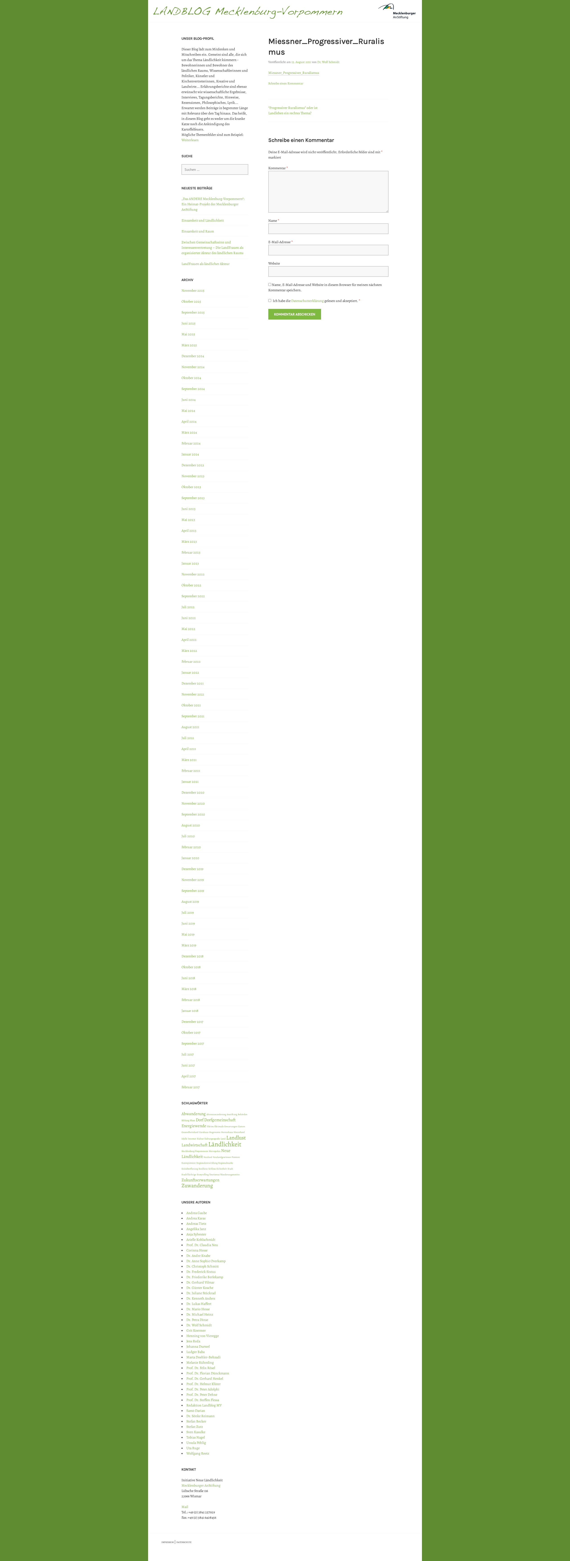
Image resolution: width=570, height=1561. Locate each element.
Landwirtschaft (194, 1145)
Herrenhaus (227, 1132)
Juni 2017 (188, 1065)
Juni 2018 (188, 978)
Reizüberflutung (189, 1168)
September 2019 (192, 890)
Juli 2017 (187, 1054)
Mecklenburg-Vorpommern (194, 1151)
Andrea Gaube (196, 1212)
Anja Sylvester (196, 1234)
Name (273, 220)
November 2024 (192, 367)
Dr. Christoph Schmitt (202, 1266)
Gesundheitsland (189, 1132)
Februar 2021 (190, 770)
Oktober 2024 (191, 377)
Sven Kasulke (195, 1432)
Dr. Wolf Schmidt (328, 62)
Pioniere (236, 1157)
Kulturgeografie (212, 1138)
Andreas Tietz (196, 1223)
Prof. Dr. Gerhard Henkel (204, 1378)
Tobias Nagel (195, 1437)
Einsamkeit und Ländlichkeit (202, 220)
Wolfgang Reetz (197, 1453)
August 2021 (190, 727)
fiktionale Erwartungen (225, 1126)
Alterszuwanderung (216, 1114)
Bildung (185, 1120)
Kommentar (278, 168)
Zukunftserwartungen (200, 1180)
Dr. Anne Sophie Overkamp (206, 1261)
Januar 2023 (190, 563)
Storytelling (203, 1174)
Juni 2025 (188, 323)
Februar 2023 (190, 552)
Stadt (230, 1168)
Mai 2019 (187, 934)
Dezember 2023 (192, 465)
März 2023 (189, 541)
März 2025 (189, 345)
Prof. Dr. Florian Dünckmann (207, 1373)
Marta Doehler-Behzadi (203, 1357)
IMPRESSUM (167, 1542)
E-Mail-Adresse (280, 242)
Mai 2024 (188, 410)
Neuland (208, 1157)
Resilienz (203, 1168)
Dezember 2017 (192, 1021)
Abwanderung (193, 1114)
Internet (192, 1138)
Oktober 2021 (191, 705)
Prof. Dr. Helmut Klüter (203, 1384)
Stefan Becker (196, 1421)
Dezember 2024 (192, 356)
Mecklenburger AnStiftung (200, 1485)
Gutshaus (203, 1132)
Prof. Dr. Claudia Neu (202, 1245)
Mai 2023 (188, 519)
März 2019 (188, 945)
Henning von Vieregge (202, 1335)
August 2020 (190, 825)
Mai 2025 (188, 334)
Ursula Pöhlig (196, 1442)
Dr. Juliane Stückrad (201, 1293)
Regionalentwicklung (207, 1163)
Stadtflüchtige (188, 1174)
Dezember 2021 (192, 683)
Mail (184, 1506)
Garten (241, 1126)
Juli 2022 (188, 607)
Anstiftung (232, 1114)
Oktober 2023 (191, 487)
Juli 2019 (187, 912)
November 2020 (193, 803)
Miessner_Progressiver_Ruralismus (293, 72)
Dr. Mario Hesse (198, 1309)
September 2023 (193, 497)
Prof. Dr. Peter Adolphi (202, 1389)
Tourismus (214, 1174)
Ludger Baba (195, 1351)
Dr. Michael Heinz (199, 1314)
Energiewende (193, 1126)
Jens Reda (193, 1341)
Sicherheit (221, 1168)
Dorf (200, 1120)
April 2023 (188, 530)
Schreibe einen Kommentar (285, 83)
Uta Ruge (193, 1448)
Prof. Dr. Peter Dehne (201, 1394)
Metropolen (214, 1151)
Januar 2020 (190, 858)
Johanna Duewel (198, 1346)
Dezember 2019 (192, 868)
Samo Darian (195, 1410)
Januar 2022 (190, 672)
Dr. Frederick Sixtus (201, 1271)
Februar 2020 (191, 847)
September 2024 (193, 388)
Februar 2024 (190, 443)
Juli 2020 (188, 836)
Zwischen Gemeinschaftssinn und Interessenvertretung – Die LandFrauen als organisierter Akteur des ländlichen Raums (212, 247)
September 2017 (192, 1043)
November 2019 (192, 879)
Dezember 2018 (192, 956)
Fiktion (210, 1126)
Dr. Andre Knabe (198, 1255)
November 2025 (192, 290)
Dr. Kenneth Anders (200, 1298)
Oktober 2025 (191, 301)
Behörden (242, 1114)
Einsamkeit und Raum (197, 231)
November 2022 (193, 574)
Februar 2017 (190, 1087)
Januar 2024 (190, 454)
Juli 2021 (187, 738)
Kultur (200, 1138)
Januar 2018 (189, 1010)
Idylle (184, 1138)
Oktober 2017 (190, 1032)
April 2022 (189, 639)
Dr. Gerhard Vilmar (200, 1282)
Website (274, 263)
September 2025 (193, 312)
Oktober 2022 (191, 585)
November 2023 (192, 476)
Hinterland (239, 1132)
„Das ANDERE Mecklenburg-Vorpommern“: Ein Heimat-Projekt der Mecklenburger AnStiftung (212, 204)
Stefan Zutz (194, 1426)
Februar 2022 (191, 661)
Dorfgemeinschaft (220, 1120)
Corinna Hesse (197, 1250)
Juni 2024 (188, 399)
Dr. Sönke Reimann (200, 1416)
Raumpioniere (188, 1163)
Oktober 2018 (191, 967)
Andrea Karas (196, 1218)
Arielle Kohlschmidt (200, 1239)
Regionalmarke (225, 1163)
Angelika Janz (196, 1229)
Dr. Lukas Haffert (198, 1303)
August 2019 (190, 901)
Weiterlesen (190, 140)
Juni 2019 (188, 923)
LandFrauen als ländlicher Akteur (205, 263)
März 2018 (188, 988)
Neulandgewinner (222, 1157)
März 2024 (189, 432)
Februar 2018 (190, 999)
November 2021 (192, 694)
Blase (192, 1120)
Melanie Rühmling (200, 1362)
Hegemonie (214, 1132)
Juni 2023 (188, 508)
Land (223, 1138)
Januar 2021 (189, 781)
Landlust (236, 1137)
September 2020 (193, 814)
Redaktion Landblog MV (204, 1405)
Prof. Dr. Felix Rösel (200, 1367)
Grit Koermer (196, 1330)
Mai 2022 (188, 628)
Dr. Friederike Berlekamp (204, 1277)
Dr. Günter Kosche (199, 1287)
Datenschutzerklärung (307, 300)
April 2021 (188, 748)
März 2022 (189, 650)
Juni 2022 (188, 617)
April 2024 (188, 421)
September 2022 (193, 596)
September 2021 (192, 716)
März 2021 (188, 759)
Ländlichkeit (224, 1144)
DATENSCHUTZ (183, 1542)
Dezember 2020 (192, 792)
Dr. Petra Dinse (197, 1319)
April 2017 (188, 1076)
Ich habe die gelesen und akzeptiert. (316, 300)
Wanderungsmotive (230, 1174)
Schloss (212, 1168)
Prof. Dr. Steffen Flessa (202, 1400)
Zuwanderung (197, 1185)
